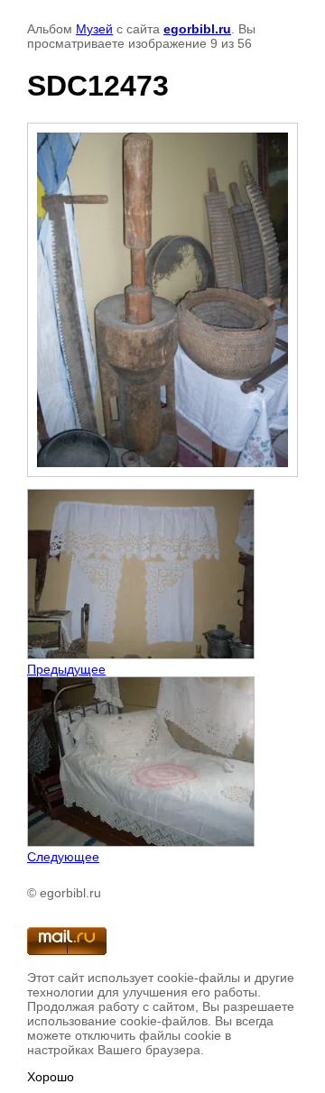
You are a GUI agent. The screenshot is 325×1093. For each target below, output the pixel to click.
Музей (94, 29)
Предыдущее (66, 669)
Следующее (63, 857)
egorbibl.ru (197, 29)
